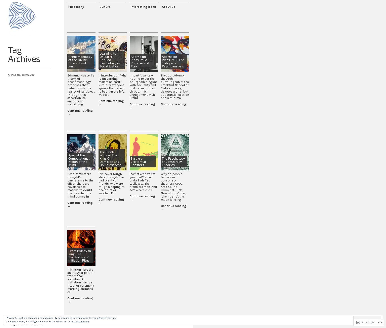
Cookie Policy (81, 321)
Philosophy (76, 7)
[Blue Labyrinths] (22, 18)
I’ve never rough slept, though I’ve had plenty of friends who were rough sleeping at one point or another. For (111, 183)
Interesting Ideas (143, 7)
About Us (168, 7)
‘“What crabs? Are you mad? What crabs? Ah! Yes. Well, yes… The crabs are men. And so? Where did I (143, 182)
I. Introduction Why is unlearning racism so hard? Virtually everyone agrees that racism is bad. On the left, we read (112, 85)
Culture (105, 7)
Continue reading (80, 112)
